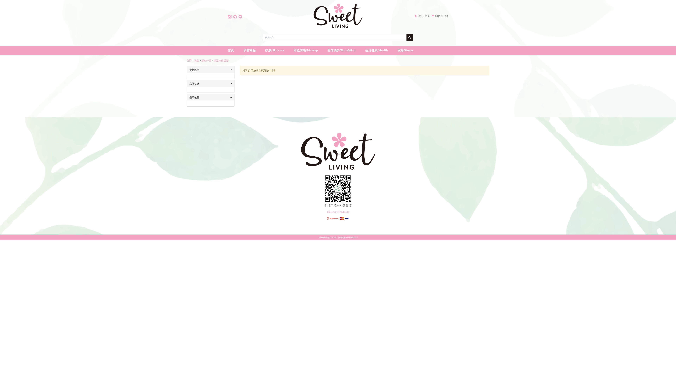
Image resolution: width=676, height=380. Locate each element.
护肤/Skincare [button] (274, 50)
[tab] (210, 69)
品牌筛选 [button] (194, 83)
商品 (196, 60)
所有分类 (206, 60)
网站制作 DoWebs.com (348, 237)
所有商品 (250, 50)
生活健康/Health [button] (376, 50)
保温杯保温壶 (221, 60)
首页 (231, 50)
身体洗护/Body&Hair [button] (342, 50)
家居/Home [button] (405, 50)
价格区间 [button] (194, 69)
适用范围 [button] (194, 97)
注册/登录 (424, 16)
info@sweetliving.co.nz (338, 212)
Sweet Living (324, 237)
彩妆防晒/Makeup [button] (306, 50)
